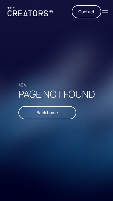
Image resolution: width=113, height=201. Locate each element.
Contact (86, 11)
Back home (47, 112)
